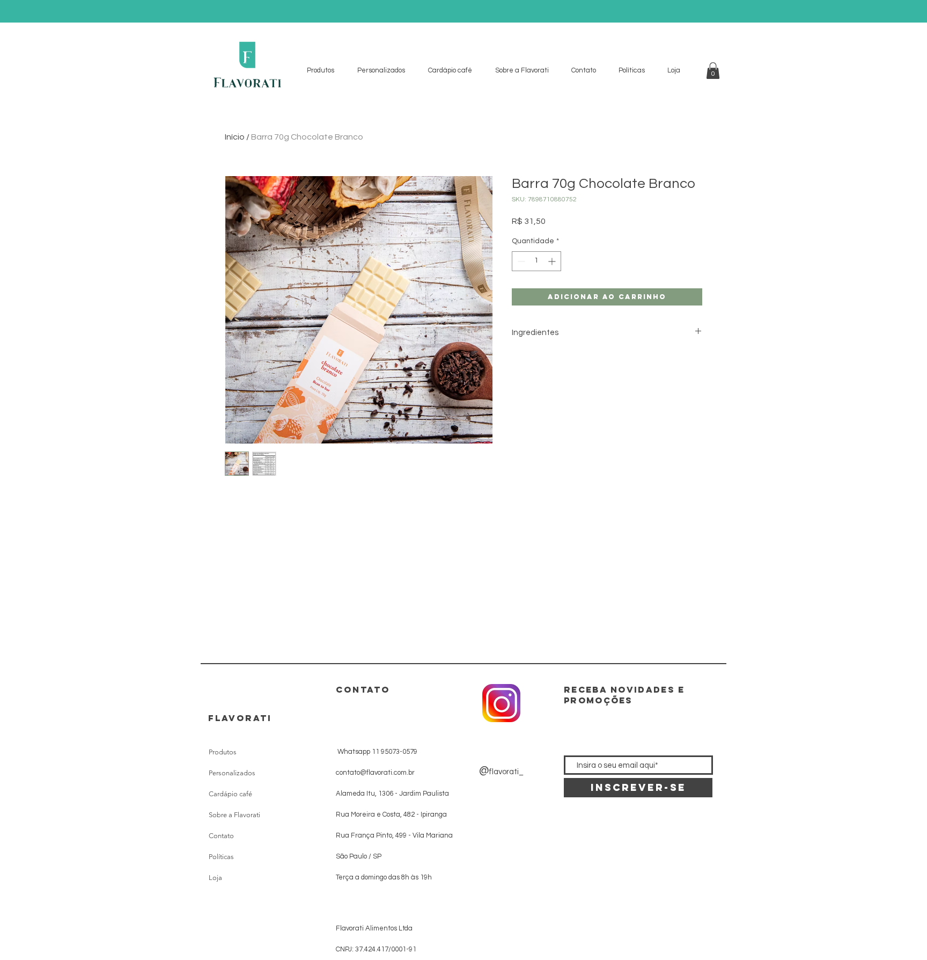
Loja (215, 878)
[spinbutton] (536, 261)
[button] (713, 70)
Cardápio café (230, 794)
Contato (221, 836)
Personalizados (232, 773)
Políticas (221, 857)
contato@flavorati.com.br (375, 772)
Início (235, 137)
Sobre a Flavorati (234, 815)
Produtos (223, 752)
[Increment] (553, 261)
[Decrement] (520, 261)
